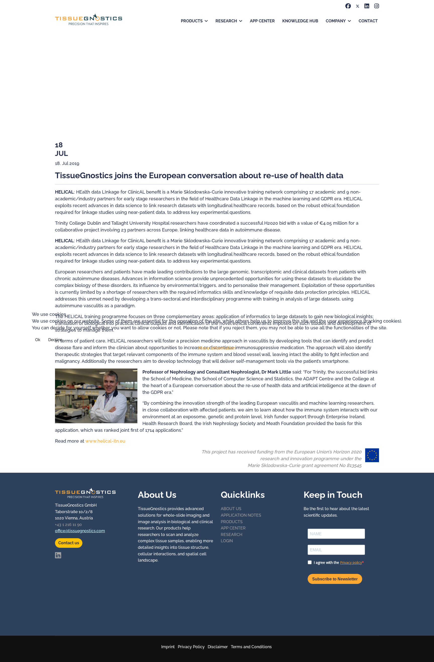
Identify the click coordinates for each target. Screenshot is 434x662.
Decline (55, 339)
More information (217, 348)
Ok (37, 339)
